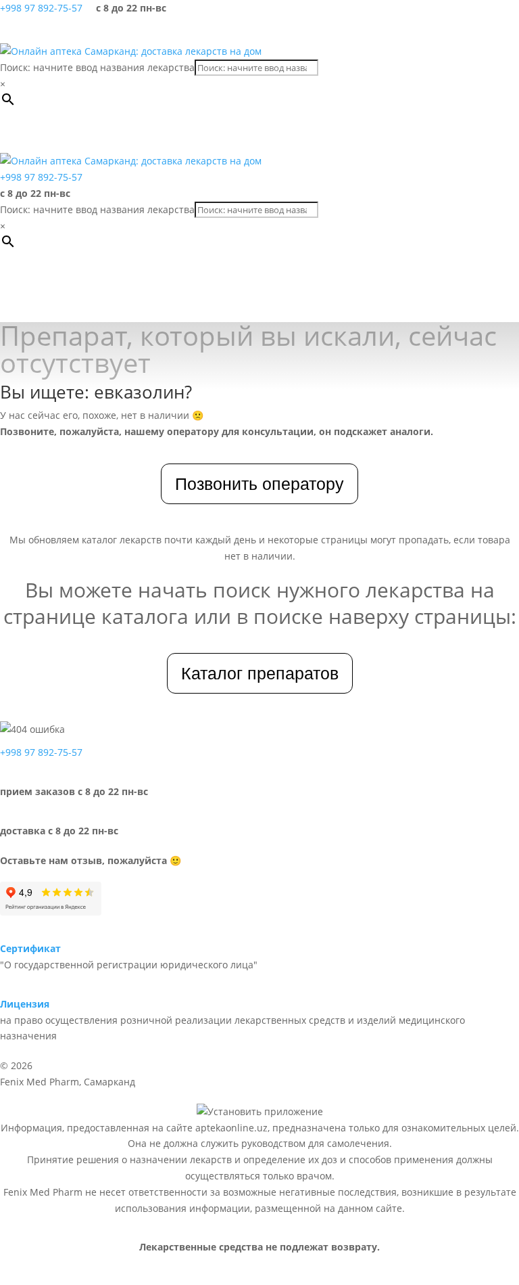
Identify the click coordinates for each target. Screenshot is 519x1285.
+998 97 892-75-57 (41, 7)
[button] (70, 132)
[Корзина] (471, 29)
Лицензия (24, 1003)
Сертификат (30, 948)
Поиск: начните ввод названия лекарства (97, 67)
